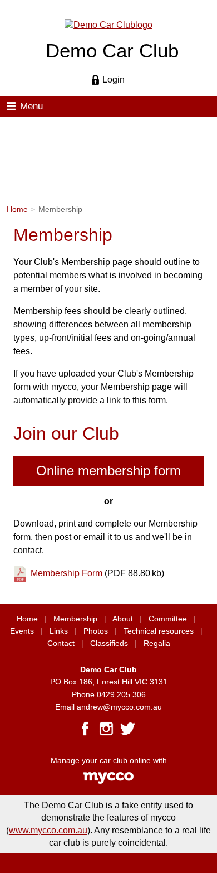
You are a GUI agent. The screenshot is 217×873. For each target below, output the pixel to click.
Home (17, 209)
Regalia (157, 643)
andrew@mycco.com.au (119, 707)
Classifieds (109, 643)
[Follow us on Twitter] (127, 728)
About (122, 619)
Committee (168, 619)
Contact (61, 643)
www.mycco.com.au (48, 830)
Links (59, 631)
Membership (75, 619)
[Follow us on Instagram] (106, 728)
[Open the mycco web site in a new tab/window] (108, 781)
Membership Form (66, 573)
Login (113, 79)
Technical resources (159, 631)
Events (22, 631)
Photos (95, 631)
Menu (31, 106)
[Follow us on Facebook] (85, 728)
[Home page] (108, 24)
